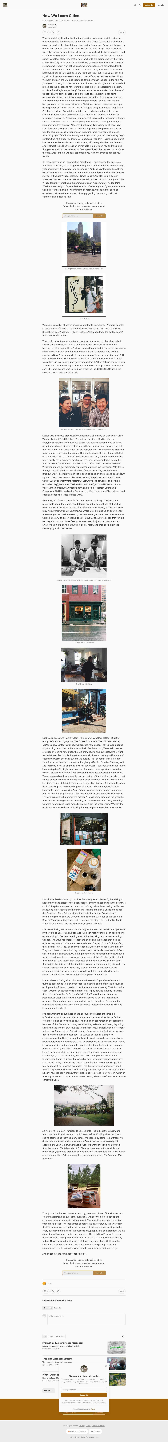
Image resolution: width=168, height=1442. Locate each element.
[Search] (135, 5)
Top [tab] (45, 1336)
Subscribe (149, 5)
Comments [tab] (48, 1308)
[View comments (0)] (52, 32)
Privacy (81, 1426)
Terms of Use (95, 1400)
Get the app (95, 1431)
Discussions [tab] (60, 1336)
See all (47, 1390)
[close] (106, 1366)
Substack (72, 1437)
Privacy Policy (101, 1402)
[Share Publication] (140, 5)
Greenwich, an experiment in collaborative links (61, 1346)
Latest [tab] (51, 1336)
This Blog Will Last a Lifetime (57, 1358)
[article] (84, 1348)
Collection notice (98, 1426)
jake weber (52, 25)
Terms (88, 1426)
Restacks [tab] (57, 1308)
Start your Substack (78, 1431)
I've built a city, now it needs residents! (62, 1343)
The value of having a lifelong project (57, 1362)
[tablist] (52, 1308)
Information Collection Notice (83, 1402)
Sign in (161, 5)
